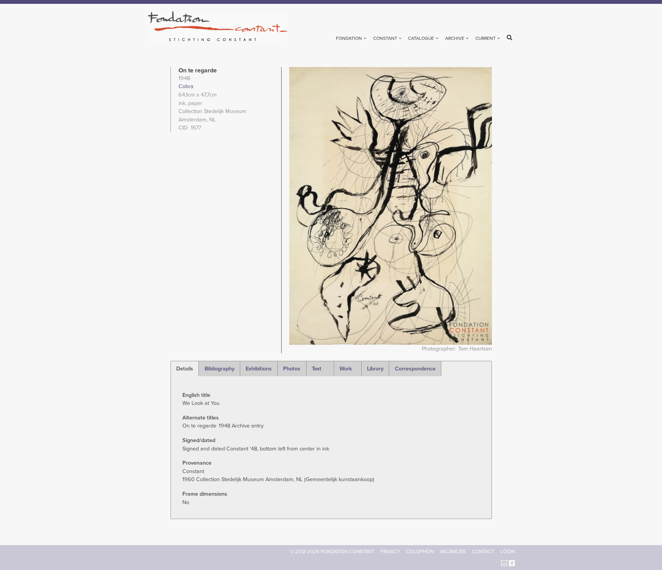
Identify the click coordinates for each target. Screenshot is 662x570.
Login (507, 552)
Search (511, 37)
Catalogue (421, 38)
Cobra (186, 86)
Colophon (420, 552)
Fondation (349, 38)
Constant (385, 38)
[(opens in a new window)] (504, 562)
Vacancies (453, 552)
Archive (454, 38)
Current (485, 38)
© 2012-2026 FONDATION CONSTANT (332, 552)
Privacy (390, 552)
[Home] (220, 26)
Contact (483, 552)
